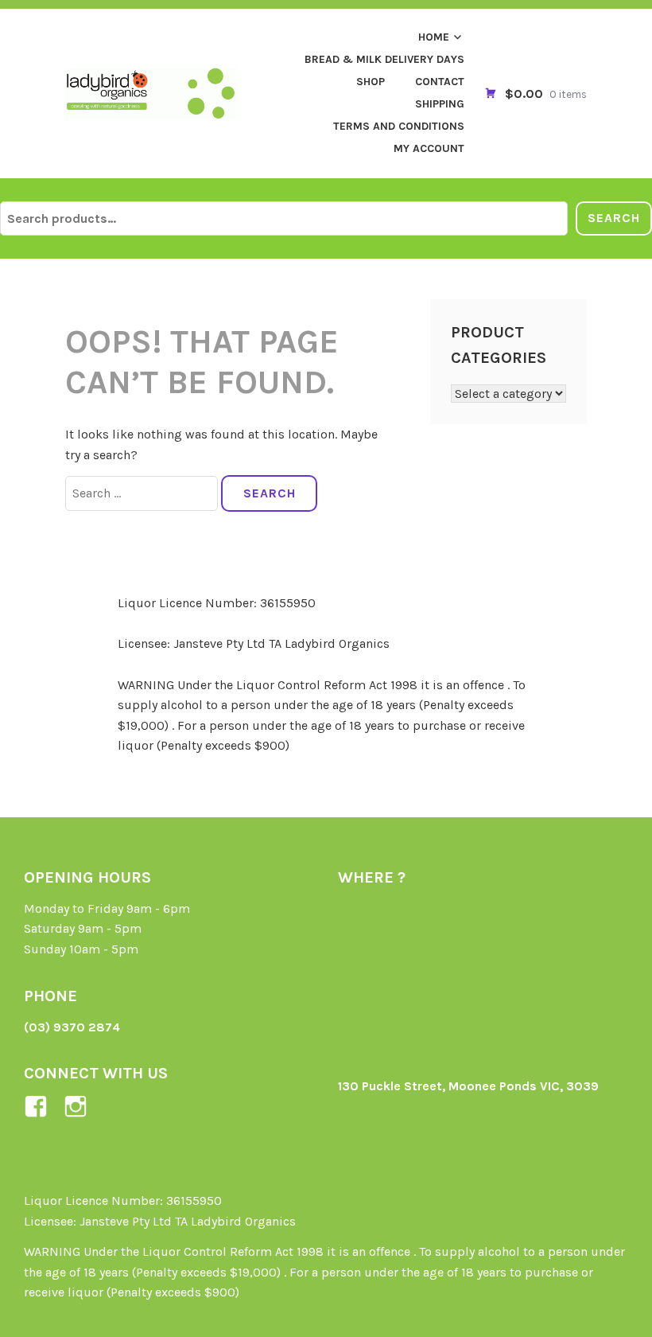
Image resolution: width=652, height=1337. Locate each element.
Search (614, 217)
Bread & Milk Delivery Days (384, 59)
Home (433, 37)
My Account (429, 148)
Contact (439, 81)
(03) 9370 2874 (72, 1027)
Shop (370, 81)
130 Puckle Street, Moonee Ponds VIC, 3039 (468, 1085)
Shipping (439, 104)
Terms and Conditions (398, 126)
